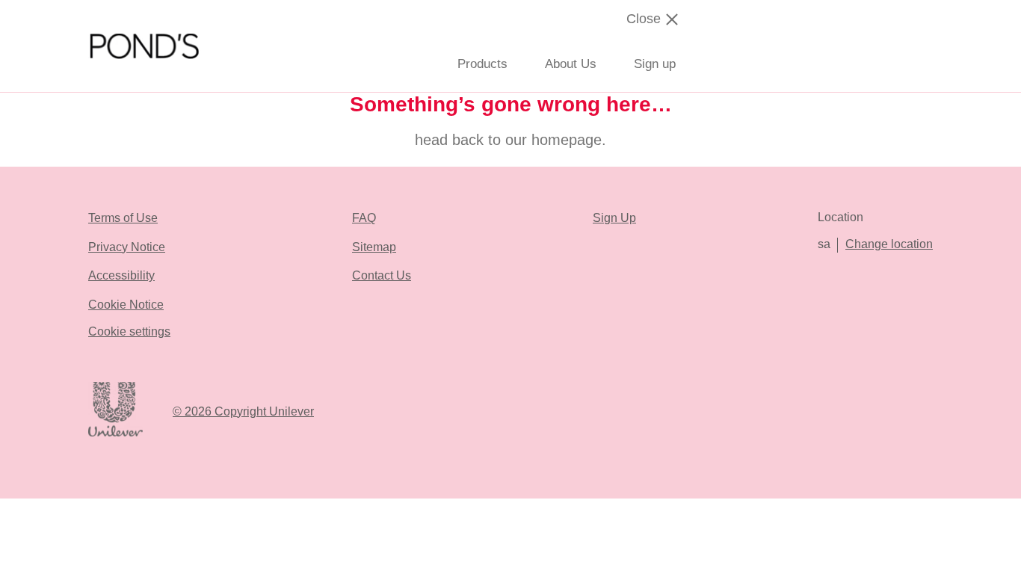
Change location (889, 244)
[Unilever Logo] (115, 434)
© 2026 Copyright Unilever (243, 411)
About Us (570, 64)
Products (482, 64)
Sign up (655, 64)
